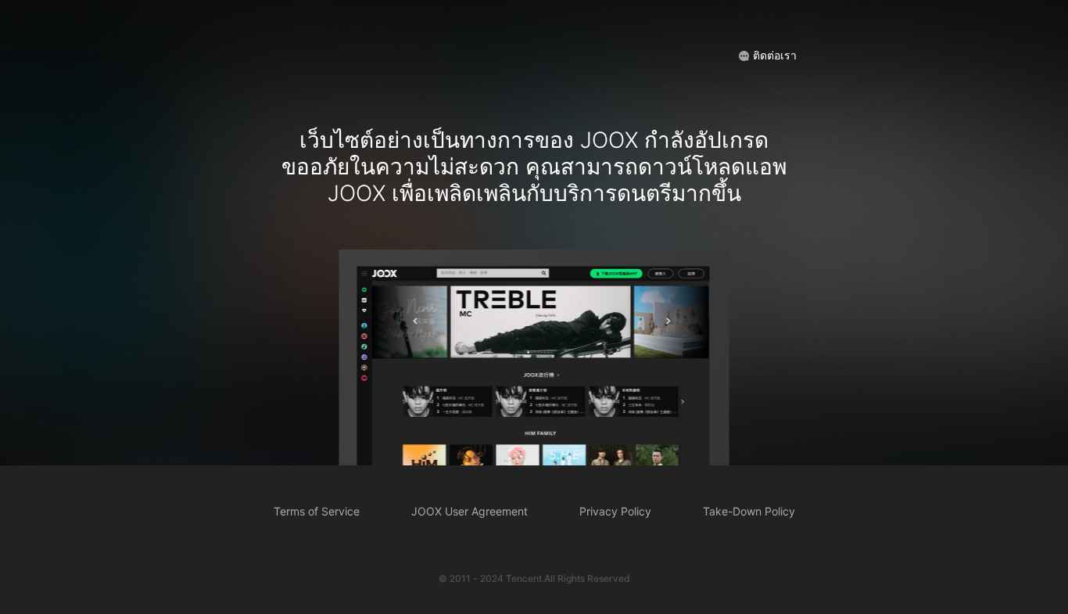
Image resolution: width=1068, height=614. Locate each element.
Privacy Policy (615, 511)
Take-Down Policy (749, 511)
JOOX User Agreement (469, 511)
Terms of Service (317, 511)
